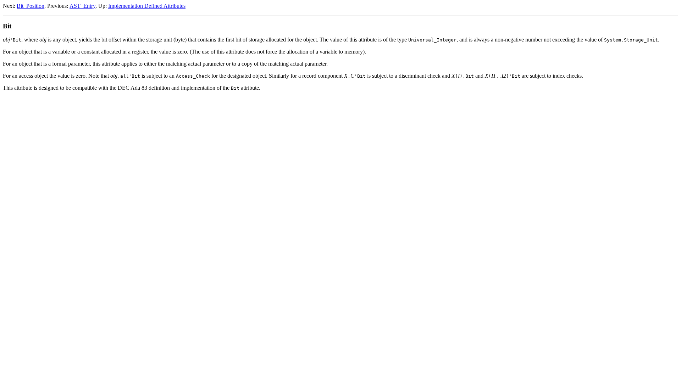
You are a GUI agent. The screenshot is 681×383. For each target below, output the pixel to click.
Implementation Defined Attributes (147, 6)
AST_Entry (82, 6)
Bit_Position (30, 6)
